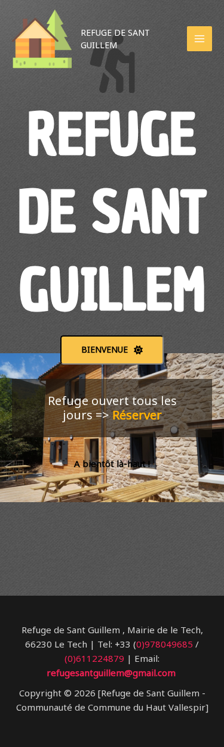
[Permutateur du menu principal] (200, 39)
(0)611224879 (94, 658)
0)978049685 (164, 644)
